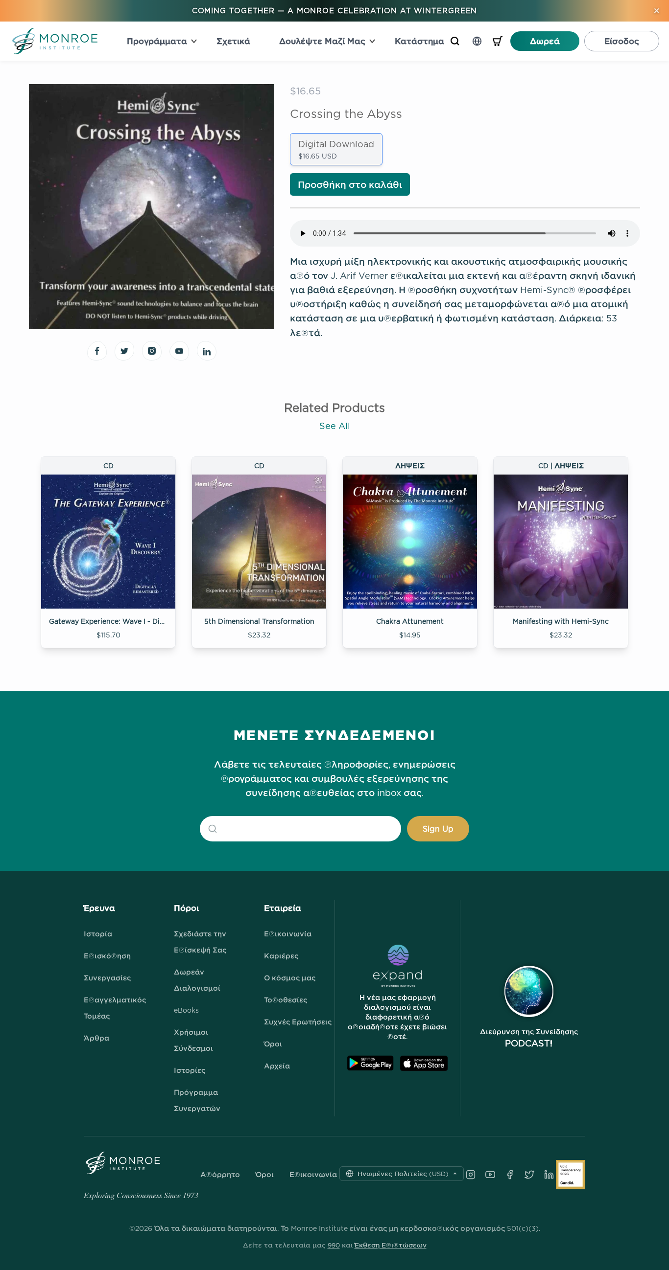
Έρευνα (99, 908)
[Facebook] (510, 1174)
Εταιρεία (282, 908)
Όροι (273, 1043)
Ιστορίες (189, 1070)
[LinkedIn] (549, 1174)
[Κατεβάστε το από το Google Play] (370, 1063)
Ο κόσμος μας (289, 977)
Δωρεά (545, 41)
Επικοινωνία (287, 933)
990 (334, 1245)
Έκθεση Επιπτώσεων (391, 1245)
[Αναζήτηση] (455, 41)
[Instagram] (471, 1174)
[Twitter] (529, 1174)
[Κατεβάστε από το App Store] (424, 1063)
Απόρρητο (220, 1174)
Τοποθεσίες (285, 999)
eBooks (186, 1010)
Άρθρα (96, 1038)
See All (334, 426)
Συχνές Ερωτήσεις (298, 1021)
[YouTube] (490, 1174)
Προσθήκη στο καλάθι (350, 184)
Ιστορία (98, 933)
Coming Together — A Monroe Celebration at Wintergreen (335, 10)
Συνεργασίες (107, 977)
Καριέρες (281, 955)
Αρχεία (277, 1065)
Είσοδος (621, 41)
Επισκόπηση (107, 955)
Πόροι (186, 908)
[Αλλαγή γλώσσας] (477, 41)
